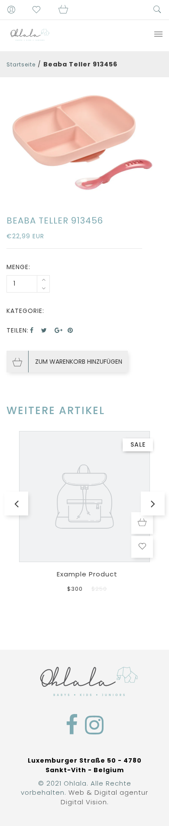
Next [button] (153, 503)
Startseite (21, 64)
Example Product (87, 574)
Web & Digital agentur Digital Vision (105, 797)
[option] (84, 142)
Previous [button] (16, 503)
